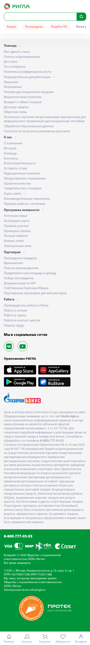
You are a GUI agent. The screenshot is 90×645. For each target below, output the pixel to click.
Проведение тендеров (20, 258)
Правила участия (16, 226)
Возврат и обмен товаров (23, 102)
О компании (13, 143)
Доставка (11, 62)
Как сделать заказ (17, 52)
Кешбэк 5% (59, 27)
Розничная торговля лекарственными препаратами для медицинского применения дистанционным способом (45, 119)
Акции (11, 27)
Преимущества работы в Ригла (26, 305)
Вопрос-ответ (14, 241)
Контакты (11, 158)
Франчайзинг (14, 263)
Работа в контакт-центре (22, 320)
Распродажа (34, 27)
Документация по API (20, 283)
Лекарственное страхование (25, 178)
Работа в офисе (15, 315)
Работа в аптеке (15, 311)
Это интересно (15, 67)
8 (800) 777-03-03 (52, 440)
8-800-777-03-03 (18, 537)
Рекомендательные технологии (27, 199)
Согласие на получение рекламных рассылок (37, 131)
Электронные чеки (17, 246)
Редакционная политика (22, 173)
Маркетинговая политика (23, 97)
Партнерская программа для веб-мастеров (35, 293)
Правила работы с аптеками (24, 204)
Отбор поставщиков (19, 278)
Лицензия (11, 82)
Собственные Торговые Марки (26, 288)
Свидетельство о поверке (23, 188)
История (10, 148)
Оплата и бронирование (22, 57)
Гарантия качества (17, 184)
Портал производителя (21, 268)
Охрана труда (14, 325)
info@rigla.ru (38, 590)
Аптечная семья (15, 216)
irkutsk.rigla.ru (70, 416)
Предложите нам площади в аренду (30, 273)
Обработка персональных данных (29, 126)
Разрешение (13, 87)
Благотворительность (20, 163)
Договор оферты (16, 107)
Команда (10, 153)
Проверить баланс (17, 231)
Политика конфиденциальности (27, 72)
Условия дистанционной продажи (29, 92)
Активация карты (17, 221)
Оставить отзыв (15, 168)
